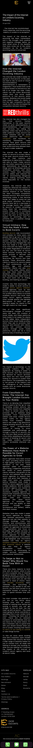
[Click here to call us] (7, 744)
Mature (26, 674)
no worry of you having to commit (16, 630)
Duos (25, 685)
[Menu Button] (29, 2)
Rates (3, 685)
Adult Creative (24, 739)
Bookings (4, 679)
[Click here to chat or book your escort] (25, 744)
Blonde (26, 677)
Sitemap (4, 702)
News (3, 691)
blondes (10, 583)
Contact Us (5, 694)
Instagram (7, 139)
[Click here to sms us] (16, 744)
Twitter (27, 137)
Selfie (25, 679)
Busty (25, 682)
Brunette (26, 688)
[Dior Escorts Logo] (16, 2)
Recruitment (6, 682)
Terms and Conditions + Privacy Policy (10, 698)
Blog (3, 688)
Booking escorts (9, 233)
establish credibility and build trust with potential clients (16, 544)
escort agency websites (20, 288)
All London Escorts (8, 674)
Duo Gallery (5, 677)
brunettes (20, 583)
